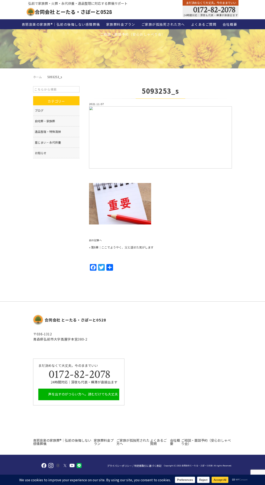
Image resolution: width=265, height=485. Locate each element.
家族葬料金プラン (120, 24)
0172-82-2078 (213, 10)
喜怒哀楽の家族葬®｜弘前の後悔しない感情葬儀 (61, 24)
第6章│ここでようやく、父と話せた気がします (122, 247)
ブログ (39, 110)
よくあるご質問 (204, 24)
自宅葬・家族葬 (45, 121)
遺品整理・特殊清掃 (48, 132)
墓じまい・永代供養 (48, 142)
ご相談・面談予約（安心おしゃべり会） (132, 34)
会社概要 (230, 24)
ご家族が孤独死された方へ (163, 24)
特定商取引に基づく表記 (147, 465)
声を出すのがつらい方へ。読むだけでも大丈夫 (82, 394)
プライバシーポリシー (119, 465)
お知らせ (40, 153)
